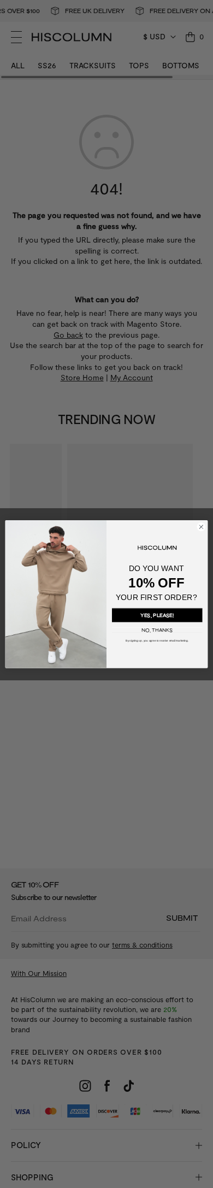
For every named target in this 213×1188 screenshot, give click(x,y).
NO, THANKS (157, 630)
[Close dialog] (201, 527)
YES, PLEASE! (157, 614)
